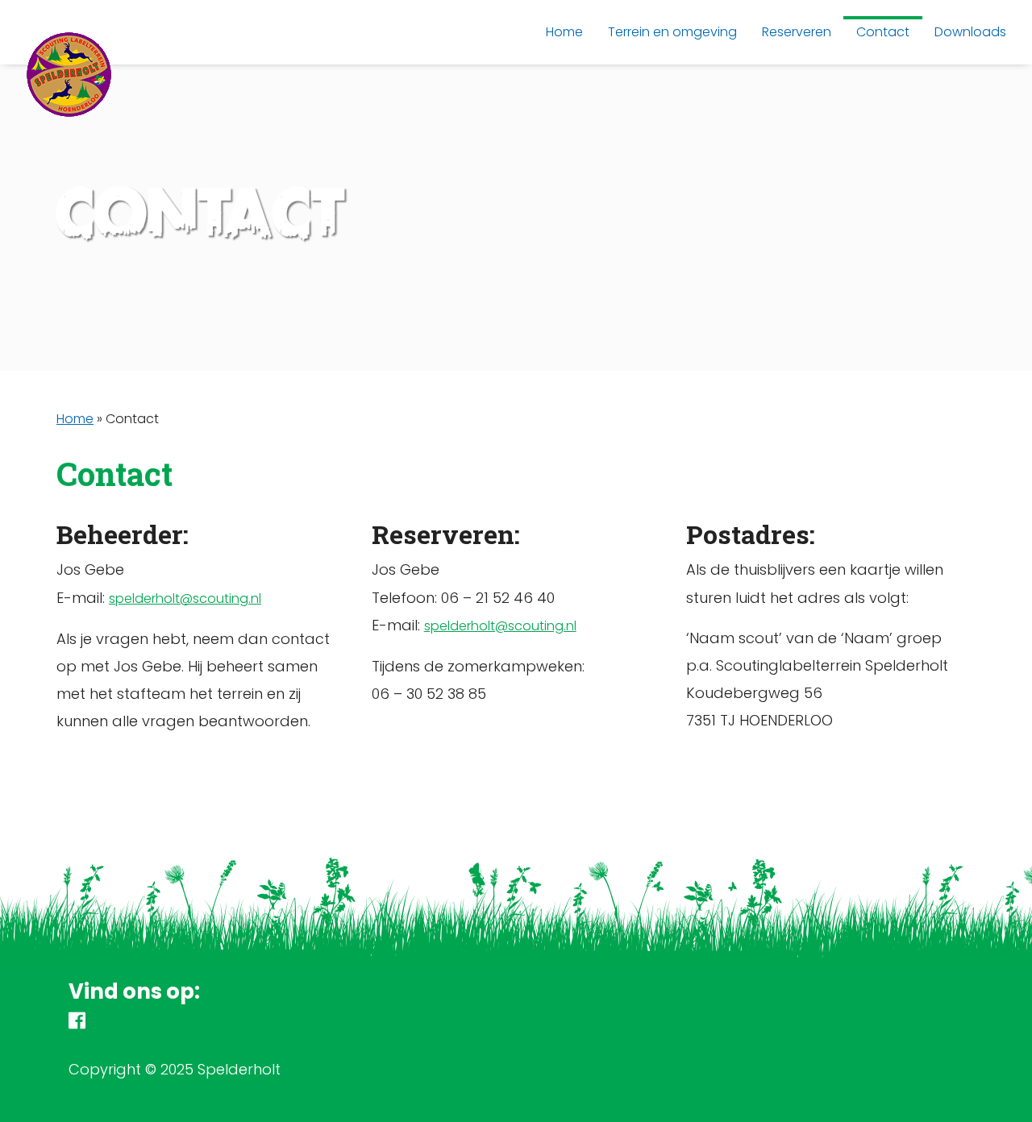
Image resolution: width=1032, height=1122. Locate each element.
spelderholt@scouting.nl (185, 598)
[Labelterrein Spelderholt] (69, 88)
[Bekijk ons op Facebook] (77, 1023)
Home (75, 418)
